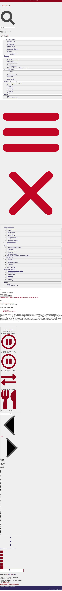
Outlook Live (34, 297)
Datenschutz (51, 589)
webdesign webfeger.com (10, 586)
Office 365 (28, 297)
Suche (1, 10)
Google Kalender (14, 297)
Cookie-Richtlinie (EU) (12, 97)
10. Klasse (6, 310)
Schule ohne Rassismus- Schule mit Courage (18, 67)
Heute (1, 436)
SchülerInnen (7, 57)
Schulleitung (10, 71)
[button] (31, 162)
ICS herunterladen (5, 297)
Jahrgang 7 (10, 88)
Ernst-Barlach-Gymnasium (7, 303)
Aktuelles (6, 56)
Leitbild (9, 43)
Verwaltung (10, 76)
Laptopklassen (10, 44)
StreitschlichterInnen (12, 63)
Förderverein (10, 78)
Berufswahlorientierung (10, 81)
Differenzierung (11, 48)
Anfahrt (9, 96)
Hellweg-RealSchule (9, 39)
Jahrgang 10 (10, 92)
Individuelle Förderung (12, 49)
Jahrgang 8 (10, 89)
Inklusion (9, 51)
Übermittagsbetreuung (12, 53)
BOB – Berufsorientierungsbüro (14, 83)
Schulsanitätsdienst (12, 66)
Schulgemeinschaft (9, 69)
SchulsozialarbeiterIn (12, 74)
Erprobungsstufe (11, 46)
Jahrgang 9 (10, 91)
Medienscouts (10, 61)
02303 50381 (5, 35)
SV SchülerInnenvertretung (13, 59)
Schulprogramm (11, 41)
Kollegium (9, 73)
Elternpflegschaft (11, 79)
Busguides (9, 64)
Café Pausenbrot (11, 54)
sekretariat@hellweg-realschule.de (9, 584)
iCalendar (22, 297)
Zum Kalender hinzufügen (6, 295)
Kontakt (6, 94)
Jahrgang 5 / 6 (10, 86)
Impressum (59, 589)
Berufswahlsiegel (11, 84)
